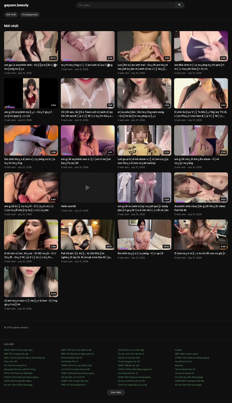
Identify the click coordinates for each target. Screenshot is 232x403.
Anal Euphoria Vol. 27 (128, 373)
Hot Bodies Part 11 (69, 361)
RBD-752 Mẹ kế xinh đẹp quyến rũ (77, 353)
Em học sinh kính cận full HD (131, 381)
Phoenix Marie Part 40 (71, 357)
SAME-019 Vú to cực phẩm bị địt (76, 365)
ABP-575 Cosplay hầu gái (16, 353)
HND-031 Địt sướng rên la (73, 384)
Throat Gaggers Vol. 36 (129, 361)
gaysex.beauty (16, 5)
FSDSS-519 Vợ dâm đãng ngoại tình (135, 369)
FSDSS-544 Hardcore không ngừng (21, 377)
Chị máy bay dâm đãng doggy (189, 377)
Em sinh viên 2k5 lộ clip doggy (18, 384)
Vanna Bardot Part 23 (185, 369)
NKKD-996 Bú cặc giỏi (128, 365)
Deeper (178, 350)
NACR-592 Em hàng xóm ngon (18, 350)
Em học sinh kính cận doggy (188, 384)
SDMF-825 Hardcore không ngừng (77, 373)
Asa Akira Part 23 (183, 361)
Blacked (179, 365)
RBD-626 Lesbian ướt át (186, 353)
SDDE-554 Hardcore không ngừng (134, 377)
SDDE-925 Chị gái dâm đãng (17, 381)
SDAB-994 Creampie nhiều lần (189, 381)
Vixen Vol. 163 (10, 361)
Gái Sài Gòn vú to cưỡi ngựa (131, 350)
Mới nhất (11, 14)
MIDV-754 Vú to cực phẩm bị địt (76, 350)
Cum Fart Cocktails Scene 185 (75, 369)
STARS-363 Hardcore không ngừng (192, 357)
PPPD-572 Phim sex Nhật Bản (18, 373)
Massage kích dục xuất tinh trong (19, 369)
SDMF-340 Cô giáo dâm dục (75, 381)
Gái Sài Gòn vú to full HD (73, 377)
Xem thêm (116, 392)
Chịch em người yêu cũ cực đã (132, 384)
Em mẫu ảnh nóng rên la (15, 365)
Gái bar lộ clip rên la (184, 373)
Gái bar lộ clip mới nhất (129, 357)
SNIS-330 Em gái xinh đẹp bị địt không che (24, 357)
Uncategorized (30, 14)
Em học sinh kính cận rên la (131, 353)
